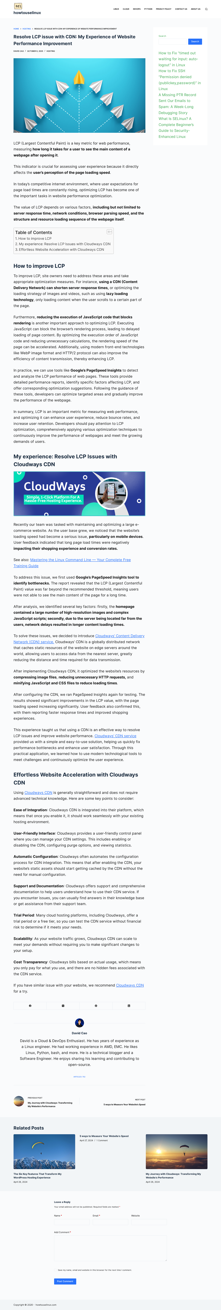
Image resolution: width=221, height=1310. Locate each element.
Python (148, 9)
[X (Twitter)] (63, 1006)
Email (96, 1215)
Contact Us (181, 9)
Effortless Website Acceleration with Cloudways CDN (61, 249)
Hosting (51, 51)
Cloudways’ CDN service (115, 736)
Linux (116, 9)
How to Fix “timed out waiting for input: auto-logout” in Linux (178, 59)
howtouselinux (27, 12)
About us (195, 9)
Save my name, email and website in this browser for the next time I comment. (95, 1270)
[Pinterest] (96, 1006)
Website (135, 1215)
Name (58, 1215)
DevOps (137, 9)
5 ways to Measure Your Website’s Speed (104, 1136)
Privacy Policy (163, 9)
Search (162, 36)
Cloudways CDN (38, 792)
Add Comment (62, 1232)
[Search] (206, 9)
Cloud (126, 9)
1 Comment (102, 1140)
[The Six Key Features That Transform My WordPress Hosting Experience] (44, 1151)
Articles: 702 (79, 1077)
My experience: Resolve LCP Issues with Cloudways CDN (64, 244)
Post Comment (65, 1281)
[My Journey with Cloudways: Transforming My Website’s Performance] (176, 1151)
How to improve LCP (34, 238)
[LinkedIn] (128, 1006)
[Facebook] (30, 1006)
